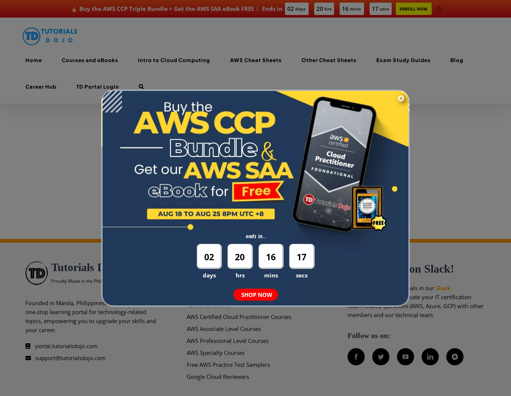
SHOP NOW (256, 294)
